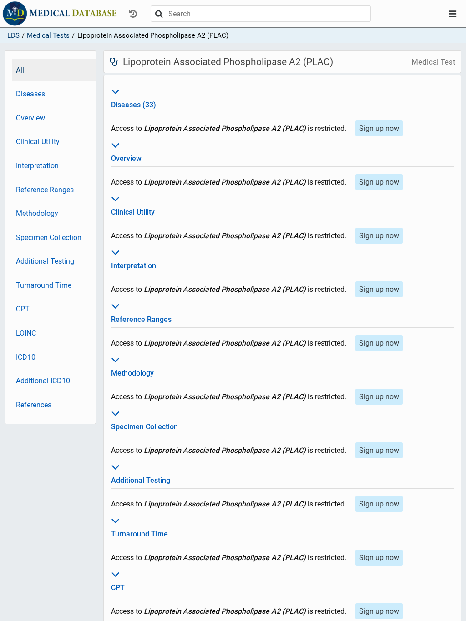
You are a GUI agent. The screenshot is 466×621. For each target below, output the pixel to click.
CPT (23, 309)
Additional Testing (45, 261)
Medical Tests (48, 35)
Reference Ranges (45, 189)
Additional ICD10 (43, 380)
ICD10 (25, 357)
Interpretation (37, 165)
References (33, 405)
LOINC (26, 333)
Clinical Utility (38, 141)
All (20, 70)
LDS (13, 35)
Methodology (37, 213)
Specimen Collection (48, 237)
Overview (30, 118)
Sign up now (379, 128)
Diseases (30, 94)
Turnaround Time (43, 285)
